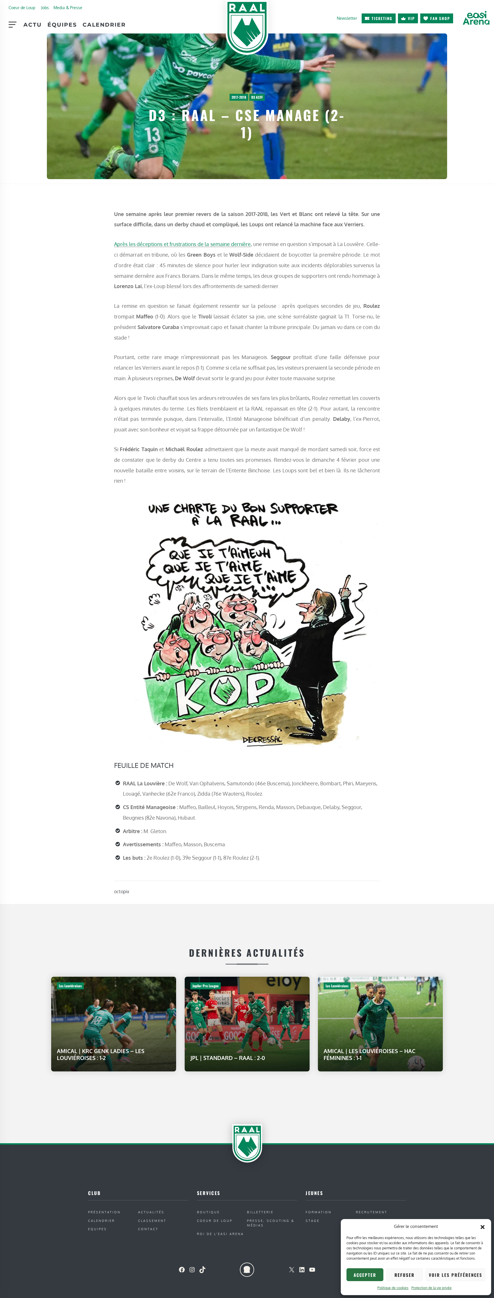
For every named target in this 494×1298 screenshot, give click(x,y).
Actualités (151, 1212)
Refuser (405, 1275)
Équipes (62, 24)
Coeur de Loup (22, 7)
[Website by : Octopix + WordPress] (247, 1270)
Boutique (208, 1212)
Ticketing (382, 18)
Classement (152, 1220)
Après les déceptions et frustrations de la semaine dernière (182, 244)
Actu (32, 24)
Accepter (365, 1275)
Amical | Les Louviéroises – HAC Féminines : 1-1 (369, 1054)
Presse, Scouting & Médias (270, 1223)
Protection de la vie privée (431, 1288)
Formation (319, 1212)
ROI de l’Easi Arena (220, 1234)
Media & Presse (67, 7)
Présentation (104, 1212)
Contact (148, 1229)
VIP (411, 18)
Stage (313, 1220)
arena (476, 18)
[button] (482, 1226)
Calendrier (104, 24)
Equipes (97, 1229)
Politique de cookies (393, 1288)
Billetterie (260, 1212)
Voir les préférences (455, 1275)
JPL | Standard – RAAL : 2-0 (227, 1058)
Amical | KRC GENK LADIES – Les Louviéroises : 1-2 (100, 1054)
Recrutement (371, 1212)
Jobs (45, 7)
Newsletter (347, 18)
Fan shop (440, 18)
